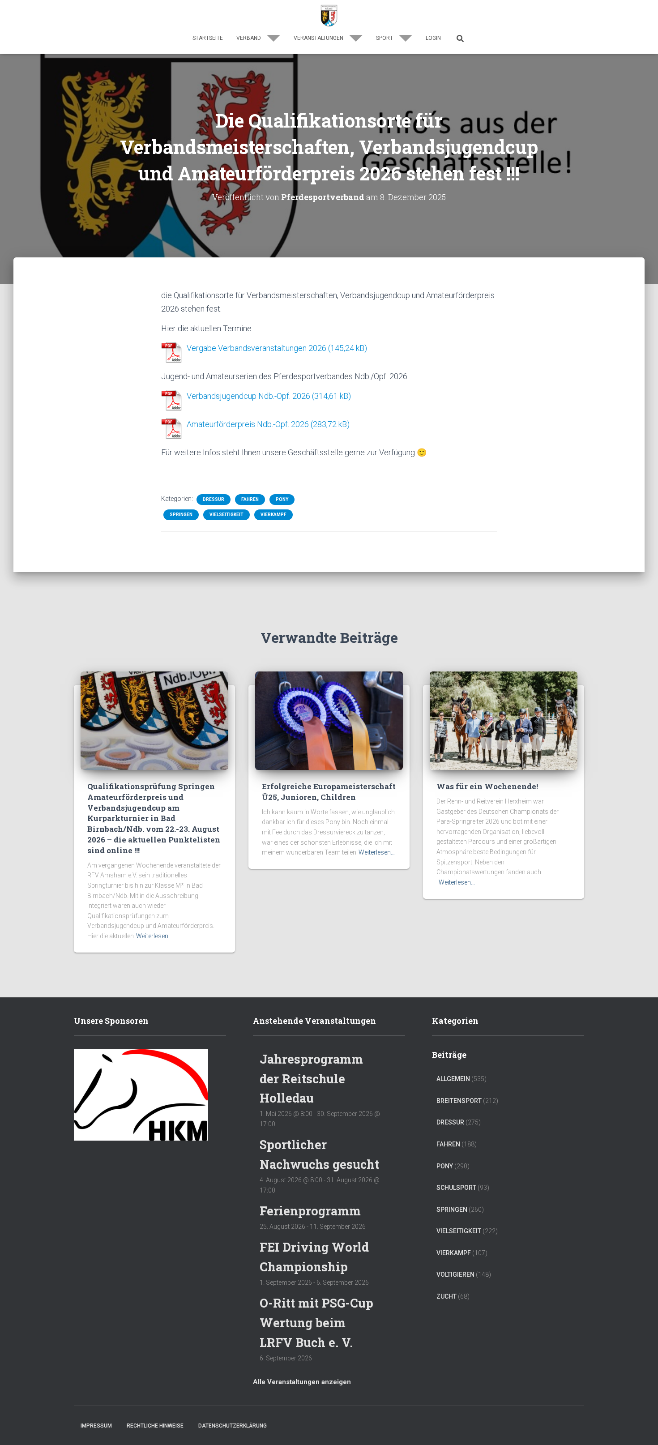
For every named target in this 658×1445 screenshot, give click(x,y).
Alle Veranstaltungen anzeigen (302, 1382)
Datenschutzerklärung (232, 1426)
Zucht (446, 1296)
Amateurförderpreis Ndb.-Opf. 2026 (248, 424)
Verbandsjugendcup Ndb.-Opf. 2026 (248, 396)
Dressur (213, 499)
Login (433, 38)
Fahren (250, 499)
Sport (385, 38)
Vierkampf (273, 514)
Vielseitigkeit (226, 514)
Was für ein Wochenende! (487, 786)
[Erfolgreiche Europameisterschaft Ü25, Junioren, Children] (329, 720)
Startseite (207, 38)
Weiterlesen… (154, 936)
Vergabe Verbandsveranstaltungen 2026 (256, 348)
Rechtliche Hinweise (155, 1426)
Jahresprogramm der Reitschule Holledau (311, 1078)
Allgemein (453, 1078)
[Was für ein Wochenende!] (503, 720)
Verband (249, 38)
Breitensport (459, 1100)
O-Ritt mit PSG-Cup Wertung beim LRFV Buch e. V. (316, 1322)
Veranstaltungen (319, 38)
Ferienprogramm (310, 1210)
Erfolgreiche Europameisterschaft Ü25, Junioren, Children (329, 791)
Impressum (96, 1426)
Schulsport (456, 1187)
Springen (181, 514)
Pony (282, 499)
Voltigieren (455, 1274)
